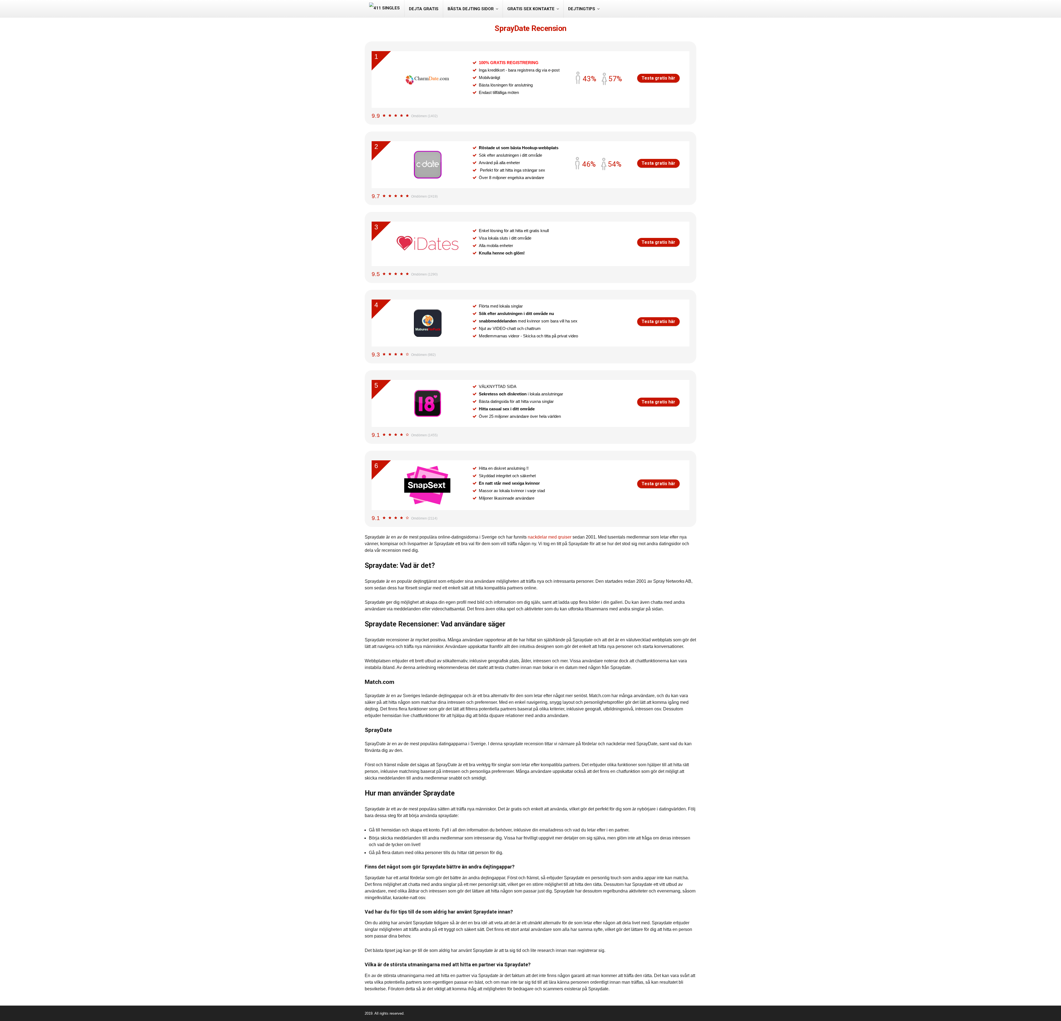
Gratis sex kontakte (531, 8)
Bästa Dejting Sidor (471, 8)
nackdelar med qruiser (549, 537)
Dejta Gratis (423, 8)
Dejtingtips (581, 8)
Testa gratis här (658, 78)
